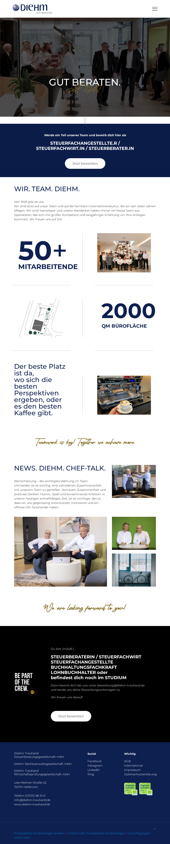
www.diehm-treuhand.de (32, 804)
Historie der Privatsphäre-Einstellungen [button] (96, 833)
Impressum (132, 770)
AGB (127, 761)
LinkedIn (93, 770)
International (133, 765)
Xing (90, 774)
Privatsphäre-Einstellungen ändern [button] (39, 833)
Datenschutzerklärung (140, 774)
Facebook (94, 761)
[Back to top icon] (154, 829)
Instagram (94, 765)
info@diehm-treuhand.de (32, 800)
